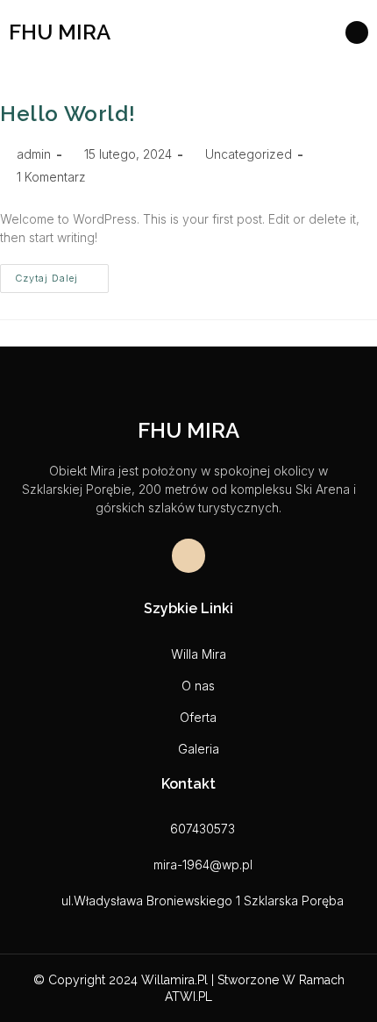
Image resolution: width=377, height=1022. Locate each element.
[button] (300, 32)
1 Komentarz (51, 176)
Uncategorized (248, 154)
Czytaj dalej (62, 274)
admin (34, 154)
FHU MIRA (59, 32)
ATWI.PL (188, 997)
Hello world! (67, 113)
